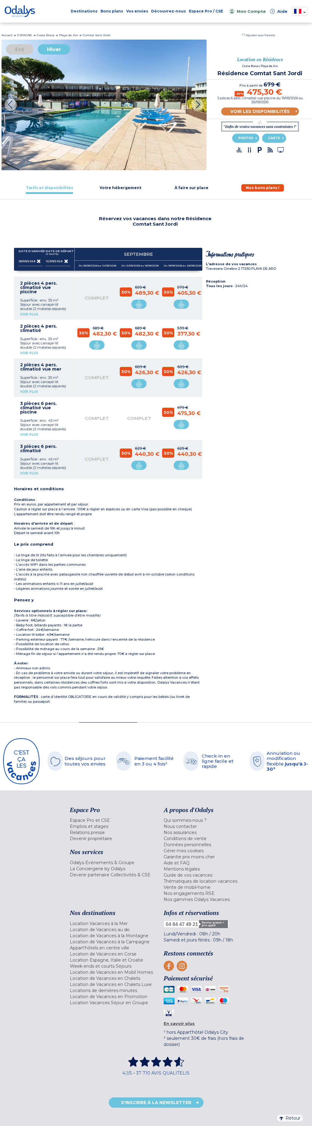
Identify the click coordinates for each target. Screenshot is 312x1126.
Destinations (84, 11)
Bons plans (112, 11)
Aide (279, 11)
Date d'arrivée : (31, 251)
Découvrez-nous (168, 11)
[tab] (49, 187)
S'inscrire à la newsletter (156, 1102)
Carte (274, 138)
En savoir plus (179, 1023)
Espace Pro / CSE (206, 11)
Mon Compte (251, 11)
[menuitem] (112, 820)
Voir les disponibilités (260, 111)
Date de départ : (58, 252)
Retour (292, 1118)
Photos (245, 138)
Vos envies (137, 11)
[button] (258, 35)
